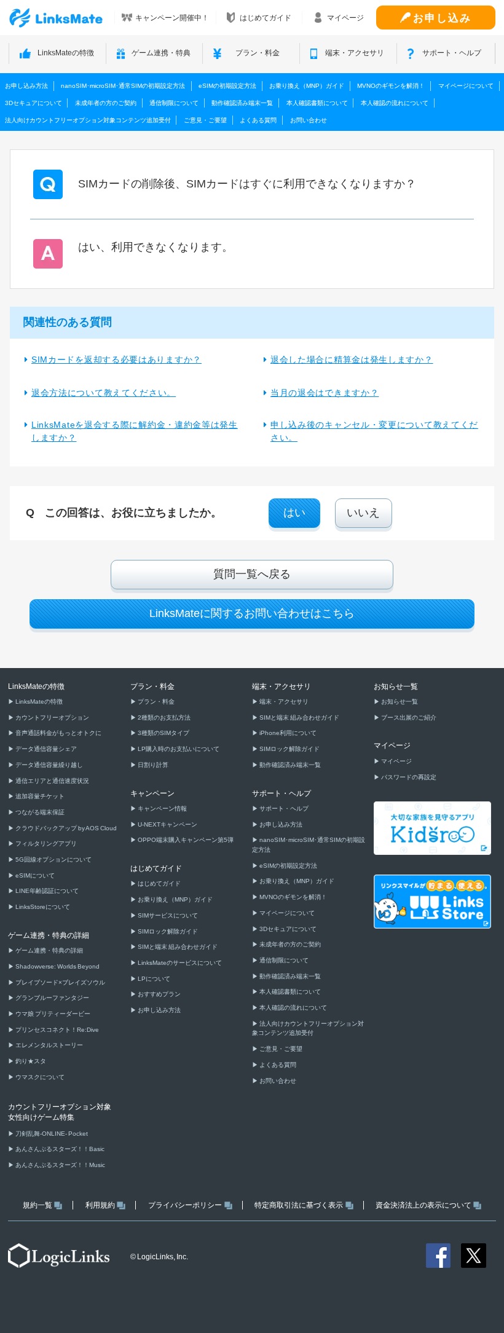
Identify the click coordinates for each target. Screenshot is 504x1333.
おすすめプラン (158, 994)
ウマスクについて (39, 1077)
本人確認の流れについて (394, 103)
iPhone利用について (287, 732)
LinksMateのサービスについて (179, 962)
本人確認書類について (317, 103)
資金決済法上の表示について (423, 1205)
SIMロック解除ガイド (167, 931)
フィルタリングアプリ (45, 843)
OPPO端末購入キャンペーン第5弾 (185, 839)
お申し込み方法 (26, 85)
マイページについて (466, 85)
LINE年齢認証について (46, 890)
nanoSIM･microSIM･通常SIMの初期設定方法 (123, 85)
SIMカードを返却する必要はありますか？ (116, 359)
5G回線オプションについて (53, 859)
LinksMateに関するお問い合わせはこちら (252, 613)
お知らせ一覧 (399, 701)
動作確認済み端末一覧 (242, 103)
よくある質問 (258, 120)
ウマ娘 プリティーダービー (52, 1013)
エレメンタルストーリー (48, 1045)
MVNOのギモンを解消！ (391, 85)
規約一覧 (37, 1205)
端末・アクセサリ (283, 701)
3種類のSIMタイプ (162, 732)
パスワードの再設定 (408, 777)
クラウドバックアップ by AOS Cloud (65, 828)
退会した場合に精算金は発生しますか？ (351, 359)
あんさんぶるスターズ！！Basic (59, 1149)
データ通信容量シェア (45, 748)
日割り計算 (152, 764)
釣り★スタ (30, 1061)
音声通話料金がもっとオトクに (57, 732)
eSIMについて (34, 875)
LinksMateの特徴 (38, 701)
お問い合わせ (308, 120)
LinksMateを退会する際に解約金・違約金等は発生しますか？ (134, 431)
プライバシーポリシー (185, 1205)
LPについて (153, 978)
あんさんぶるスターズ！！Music (59, 1165)
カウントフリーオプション (51, 717)
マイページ (396, 761)
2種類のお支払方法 (163, 717)
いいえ (363, 512)
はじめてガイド (158, 883)
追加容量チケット (39, 796)
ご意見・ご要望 (205, 120)
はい (294, 512)
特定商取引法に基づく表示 (298, 1205)
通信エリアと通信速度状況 (51, 780)
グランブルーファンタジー (51, 997)
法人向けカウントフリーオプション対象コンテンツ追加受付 (88, 120)
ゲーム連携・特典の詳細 (48, 950)
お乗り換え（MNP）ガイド (306, 85)
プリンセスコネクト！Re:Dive (56, 1029)
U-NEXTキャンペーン (166, 824)
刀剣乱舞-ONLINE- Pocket (51, 1133)
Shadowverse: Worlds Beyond (57, 966)
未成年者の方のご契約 (105, 103)
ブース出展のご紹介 (408, 717)
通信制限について (174, 103)
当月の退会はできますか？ (324, 393)
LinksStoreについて (42, 906)
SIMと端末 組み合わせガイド (177, 946)
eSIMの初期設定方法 (227, 85)
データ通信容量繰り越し (48, 764)
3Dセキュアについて (33, 103)
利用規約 (100, 1205)
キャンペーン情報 (161, 808)
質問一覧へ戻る (252, 574)
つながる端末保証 (39, 812)
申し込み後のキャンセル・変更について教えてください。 (374, 431)
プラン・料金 (155, 701)
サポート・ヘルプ (283, 808)
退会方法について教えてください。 (103, 393)
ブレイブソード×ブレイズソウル (59, 982)
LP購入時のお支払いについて (177, 748)
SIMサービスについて (167, 915)
